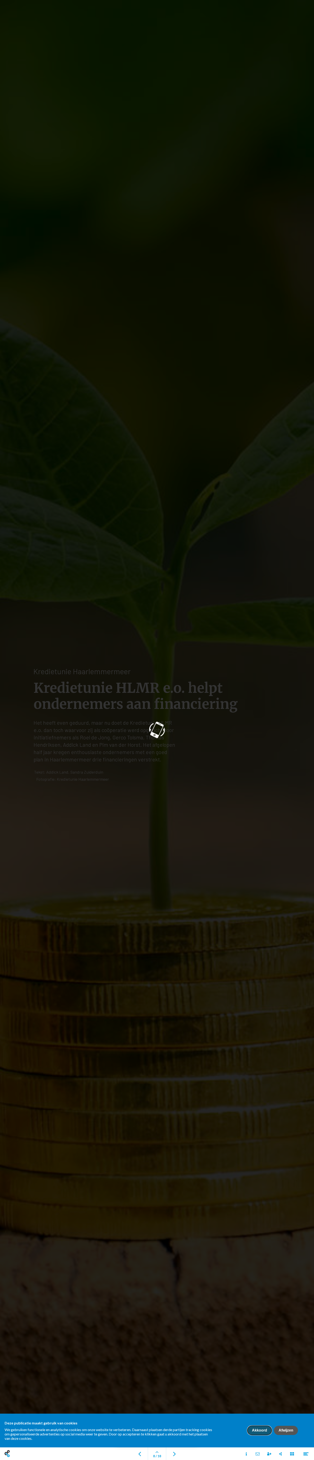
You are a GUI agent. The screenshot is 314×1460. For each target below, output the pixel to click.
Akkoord (259, 1430)
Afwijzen (286, 1430)
